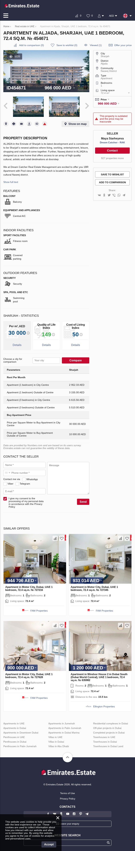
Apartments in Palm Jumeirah (64, 728)
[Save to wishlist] (61, 538)
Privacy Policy (67, 798)
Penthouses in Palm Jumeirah (20, 746)
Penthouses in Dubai (14, 741)
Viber (10, 483)
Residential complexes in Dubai (110, 723)
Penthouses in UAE (14, 737)
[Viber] (114, 195)
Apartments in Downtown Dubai (20, 732)
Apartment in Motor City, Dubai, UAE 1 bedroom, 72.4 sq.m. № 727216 (29, 588)
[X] (109, 195)
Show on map (77, 123)
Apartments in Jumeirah (61, 723)
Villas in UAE (55, 737)
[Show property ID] (37, 123)
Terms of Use (67, 793)
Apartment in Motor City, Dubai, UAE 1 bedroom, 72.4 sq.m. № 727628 (29, 676)
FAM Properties (39, 610)
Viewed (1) (96, 45)
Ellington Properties (104, 706)
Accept (49, 844)
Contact (112, 150)
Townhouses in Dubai (105, 741)
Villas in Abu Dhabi (58, 746)
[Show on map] (6, 123)
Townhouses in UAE (104, 737)
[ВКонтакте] (99, 195)
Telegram (25, 483)
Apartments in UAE (13, 723)
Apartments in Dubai (14, 728)
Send (83, 501)
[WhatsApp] (119, 195)
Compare (75, 360)
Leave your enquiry (69, 823)
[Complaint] (44, 123)
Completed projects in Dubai (109, 732)
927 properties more (112, 158)
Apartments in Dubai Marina (63, 732)
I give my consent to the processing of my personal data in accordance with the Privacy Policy (26, 502)
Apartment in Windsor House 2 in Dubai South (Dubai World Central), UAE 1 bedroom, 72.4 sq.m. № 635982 (99, 677)
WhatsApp (32, 479)
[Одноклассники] (104, 195)
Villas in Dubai (56, 741)
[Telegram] (124, 195)
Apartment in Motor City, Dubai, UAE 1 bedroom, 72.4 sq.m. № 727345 (94, 588)
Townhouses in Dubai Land (108, 746)
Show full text (10, 182)
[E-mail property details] (21, 123)
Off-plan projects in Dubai (107, 728)
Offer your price (123, 45)
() (31, 45)
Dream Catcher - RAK (112, 142)
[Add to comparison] (55, 538)
